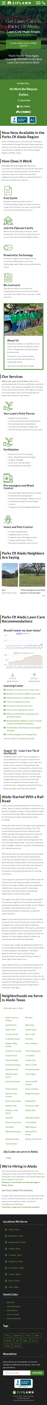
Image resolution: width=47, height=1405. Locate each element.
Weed (7, 1346)
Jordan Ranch (11, 1055)
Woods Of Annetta (33, 1139)
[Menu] (4, 3)
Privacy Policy (29, 1400)
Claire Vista (10, 1029)
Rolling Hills (30, 1101)
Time (7, 1335)
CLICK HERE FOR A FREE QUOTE (23, 44)
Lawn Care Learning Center (23, 738)
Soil (17, 1341)
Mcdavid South (11, 1069)
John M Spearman (33, 1051)
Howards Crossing (13, 1051)
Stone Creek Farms (13, 1122)
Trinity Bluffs (30, 1122)
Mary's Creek (31, 1065)
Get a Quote (12, 1310)
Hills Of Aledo (31, 1043)
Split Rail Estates (32, 1118)
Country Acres (11, 1034)
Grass (28, 1335)
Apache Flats (11, 1025)
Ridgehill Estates (32, 1093)
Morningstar (30, 1074)
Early (34, 1341)
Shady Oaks (30, 1110)
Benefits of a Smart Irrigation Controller (24, 694)
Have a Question (14, 1318)
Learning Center (13, 1306)
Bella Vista (29, 1025)
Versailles (9, 1127)
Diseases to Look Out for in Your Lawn (23, 690)
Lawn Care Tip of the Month (24, 788)
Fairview (29, 1039)
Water (25, 1341)
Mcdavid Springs (32, 1069)
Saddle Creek (11, 1105)
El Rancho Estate (12, 1039)
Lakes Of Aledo (11, 1060)
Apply (37, 1335)
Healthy (8, 1341)
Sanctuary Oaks (32, 1105)
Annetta (28, 1017)
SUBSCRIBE (37, 1373)
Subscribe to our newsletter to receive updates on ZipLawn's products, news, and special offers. (21, 1365)
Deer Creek (30, 1034)
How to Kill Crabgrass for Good (20, 710)
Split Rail (9, 1118)
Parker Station (11, 1089)
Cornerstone (30, 1029)
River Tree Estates (13, 1101)
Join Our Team (13, 1314)
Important (17, 1335)
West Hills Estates (13, 1131)
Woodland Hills (12, 1139)
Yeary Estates (11, 1143)
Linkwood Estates (13, 1065)
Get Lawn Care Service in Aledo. (20, 366)
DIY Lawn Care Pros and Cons (19, 706)
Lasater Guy (30, 1060)
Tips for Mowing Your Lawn (18, 702)
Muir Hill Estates (12, 1081)
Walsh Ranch (30, 1127)
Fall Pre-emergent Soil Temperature (22, 734)
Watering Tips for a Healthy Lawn (21, 698)
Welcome (11, 1302)
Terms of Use (17, 1400)
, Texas (14, 1229)
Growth (17, 1346)
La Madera (29, 1055)
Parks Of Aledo (31, 1089)
